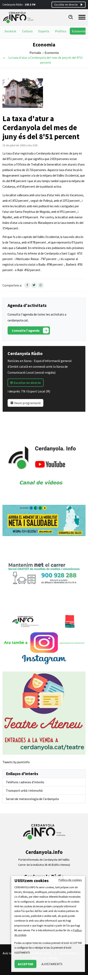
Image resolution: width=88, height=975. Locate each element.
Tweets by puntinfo (16, 762)
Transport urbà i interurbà (24, 790)
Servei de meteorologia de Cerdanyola (32, 799)
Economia (79, 31)
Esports (43, 31)
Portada (35, 53)
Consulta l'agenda (25, 330)
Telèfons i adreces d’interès (25, 782)
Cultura (27, 31)
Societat (10, 31)
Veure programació (27, 403)
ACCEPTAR (25, 964)
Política (60, 31)
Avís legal (9, 953)
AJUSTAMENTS (52, 964)
